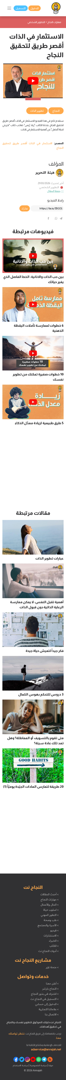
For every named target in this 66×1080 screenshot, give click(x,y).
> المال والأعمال (49, 904)
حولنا (50, 1065)
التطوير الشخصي (49, 187)
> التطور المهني (49, 914)
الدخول (34, 8)
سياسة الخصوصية (38, 1065)
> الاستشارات (51, 935)
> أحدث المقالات (49, 894)
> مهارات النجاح (49, 899)
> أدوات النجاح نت (48, 951)
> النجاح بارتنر (50, 988)
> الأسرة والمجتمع (47, 925)
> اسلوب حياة (50, 909)
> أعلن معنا (52, 983)
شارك (24, 208)
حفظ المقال (54, 191)
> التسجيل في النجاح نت (44, 999)
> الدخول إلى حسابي (47, 1004)
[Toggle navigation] (9, 8)
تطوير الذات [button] (37, 110)
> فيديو (54, 930)
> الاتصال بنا (51, 1014)
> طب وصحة (51, 920)
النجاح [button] (56, 110)
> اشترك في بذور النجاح (45, 993)
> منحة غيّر (52, 967)
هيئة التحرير (45, 172)
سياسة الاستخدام (20, 1065)
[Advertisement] (33, 469)
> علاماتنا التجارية (48, 1009)
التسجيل (21, 8)
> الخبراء (54, 940)
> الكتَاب (54, 945)
